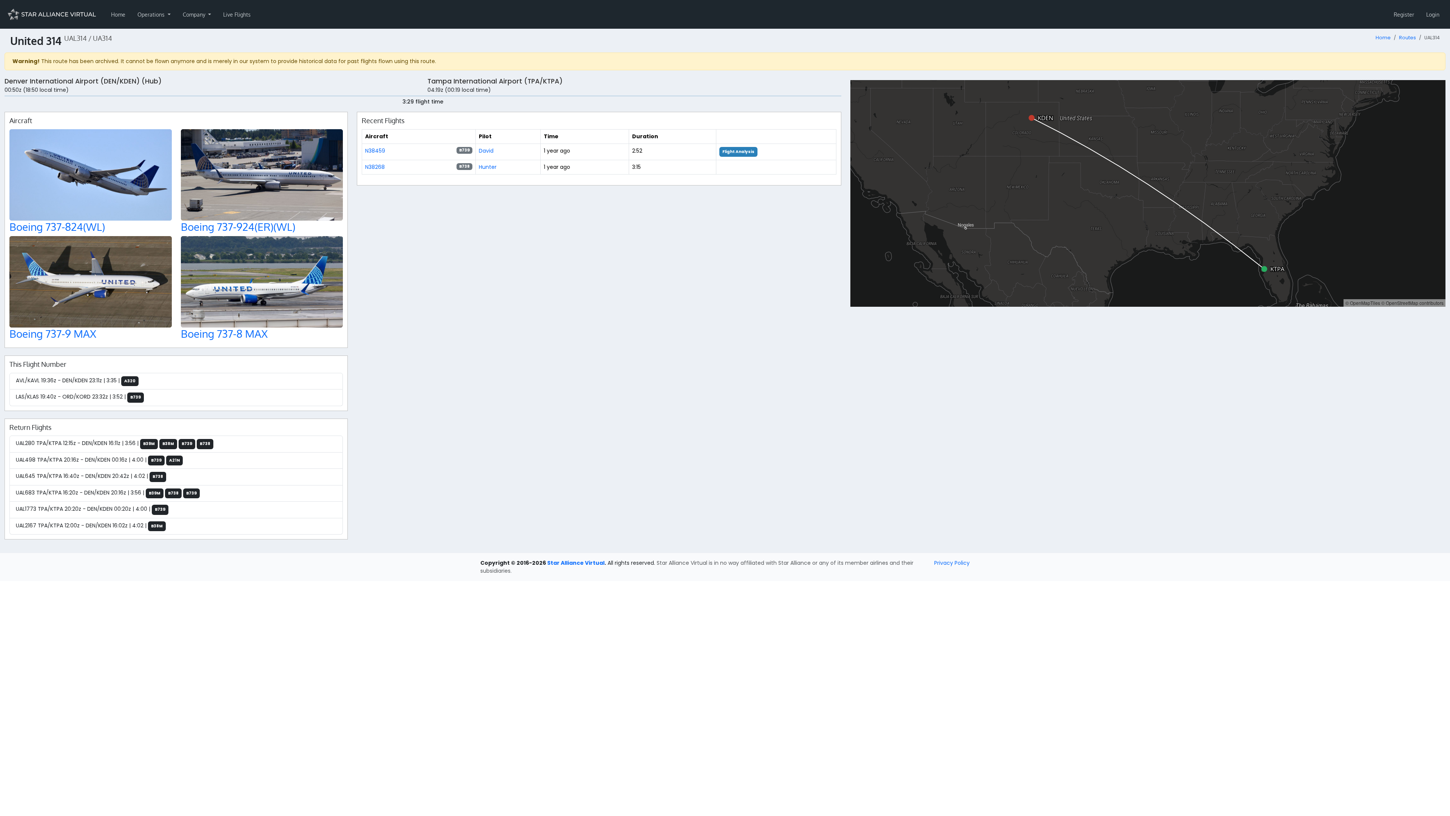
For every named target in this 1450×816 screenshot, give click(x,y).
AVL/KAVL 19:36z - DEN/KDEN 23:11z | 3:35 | (76, 380)
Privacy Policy (952, 563)
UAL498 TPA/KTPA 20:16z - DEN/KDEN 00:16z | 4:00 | (98, 460)
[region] (1147, 193)
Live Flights (237, 14)
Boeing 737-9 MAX (52, 333)
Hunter (488, 167)
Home (118, 14)
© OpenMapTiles (1362, 303)
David (486, 151)
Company (195, 14)
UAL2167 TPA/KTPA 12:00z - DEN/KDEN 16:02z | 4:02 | (89, 525)
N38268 (375, 167)
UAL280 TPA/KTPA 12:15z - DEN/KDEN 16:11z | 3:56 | (113, 443)
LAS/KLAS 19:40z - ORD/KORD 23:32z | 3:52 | (78, 396)
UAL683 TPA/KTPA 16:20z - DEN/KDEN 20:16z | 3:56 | (106, 492)
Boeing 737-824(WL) (57, 226)
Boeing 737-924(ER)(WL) (238, 226)
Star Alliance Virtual (576, 563)
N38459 (375, 151)
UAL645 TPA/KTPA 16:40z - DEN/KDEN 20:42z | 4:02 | (89, 476)
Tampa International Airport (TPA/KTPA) (495, 81)
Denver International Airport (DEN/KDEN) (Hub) (83, 81)
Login (1432, 14)
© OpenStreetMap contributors (1412, 303)
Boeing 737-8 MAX (224, 333)
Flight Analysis (738, 152)
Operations (151, 14)
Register (1404, 14)
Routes (1407, 37)
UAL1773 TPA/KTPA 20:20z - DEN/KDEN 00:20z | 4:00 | (90, 509)
